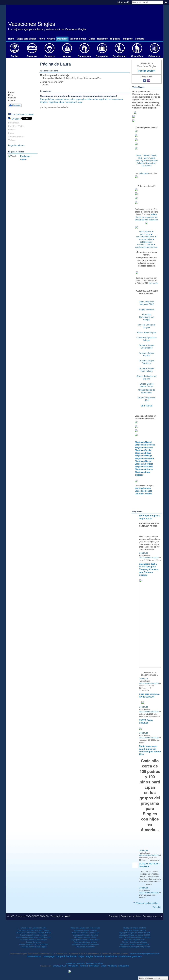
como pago (146, 234)
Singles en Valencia (144, 447)
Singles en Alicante (144, 469)
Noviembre (150, 162)
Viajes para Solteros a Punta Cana (85, 932)
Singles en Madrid (143, 442)
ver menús (153, 283)
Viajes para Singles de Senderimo (85, 944)
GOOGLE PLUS (59, 966)
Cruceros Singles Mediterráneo (146, 346)
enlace (154, 214)
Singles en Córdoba (144, 463)
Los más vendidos (143, 493)
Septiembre (153, 160)
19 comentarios (145, 688)
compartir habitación (146, 236)
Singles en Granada (144, 466)
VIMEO (104, 966)
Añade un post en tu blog (147, 902)
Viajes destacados (143, 490)
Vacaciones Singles (31, 24)
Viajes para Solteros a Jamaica (85, 934)
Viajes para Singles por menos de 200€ (134, 932)
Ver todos (156, 906)
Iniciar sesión (124, 2)
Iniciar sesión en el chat (149, 978)
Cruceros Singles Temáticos (146, 361)
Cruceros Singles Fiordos (146, 354)
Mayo (146, 157)
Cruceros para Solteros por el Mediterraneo (33, 937)
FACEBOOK (73, 966)
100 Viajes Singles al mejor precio (149, 517)
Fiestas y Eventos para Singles (134, 941)
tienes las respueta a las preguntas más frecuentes (146, 218)
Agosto (143, 160)
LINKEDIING (123, 966)
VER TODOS (146, 405)
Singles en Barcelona (145, 444)
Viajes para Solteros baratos (134, 930)
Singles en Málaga (143, 455)
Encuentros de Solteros (85, 946)
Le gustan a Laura (16, 145)
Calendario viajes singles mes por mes (134, 946)
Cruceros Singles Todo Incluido (146, 369)
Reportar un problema (131, 916)
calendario (144, 173)
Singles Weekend (146, 309)
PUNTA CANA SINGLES (146, 721)
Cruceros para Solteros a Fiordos (33, 934)
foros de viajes (146, 239)
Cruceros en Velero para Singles (34, 946)
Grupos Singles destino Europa (146, 385)
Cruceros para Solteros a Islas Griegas (33, 930)
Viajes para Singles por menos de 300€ (134, 934)
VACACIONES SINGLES (149, 557)
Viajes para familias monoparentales (134, 944)
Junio (152, 157)
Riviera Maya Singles (146, 332)
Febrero (146, 155)
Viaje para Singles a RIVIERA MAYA (149, 695)
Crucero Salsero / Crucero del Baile (33, 944)
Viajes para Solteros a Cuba (85, 937)
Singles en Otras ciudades (142, 473)
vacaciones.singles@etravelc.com (144, 953)
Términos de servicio (152, 916)
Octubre (140, 162)
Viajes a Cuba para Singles (146, 326)
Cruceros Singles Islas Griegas (146, 338)
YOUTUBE (112, 966)
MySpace (16, 118)
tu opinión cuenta (146, 244)
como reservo (146, 231)
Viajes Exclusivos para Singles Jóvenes (135, 937)
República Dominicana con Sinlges (146, 317)
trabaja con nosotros (75, 963)
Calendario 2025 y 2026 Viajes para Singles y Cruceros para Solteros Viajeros (148, 569)
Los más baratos (143, 487)
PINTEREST (94, 966)
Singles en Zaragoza (144, 458)
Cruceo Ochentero (33, 941)
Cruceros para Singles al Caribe (33, 927)
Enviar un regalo (25, 158)
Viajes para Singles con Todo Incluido (85, 927)
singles (89, 956)
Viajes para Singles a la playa (85, 941)
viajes (81, 956)
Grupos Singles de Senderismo (146, 391)
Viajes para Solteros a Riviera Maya (85, 939)
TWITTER (84, 966)
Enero (138, 155)
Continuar (143, 552)
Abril (140, 157)
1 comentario (154, 860)
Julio (137, 160)
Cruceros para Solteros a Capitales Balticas (33, 932)
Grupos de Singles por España (146, 377)
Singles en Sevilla (143, 450)
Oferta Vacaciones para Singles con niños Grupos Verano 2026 (150, 750)
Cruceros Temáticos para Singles (33, 939)
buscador (99, 956)
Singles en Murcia (143, 461)
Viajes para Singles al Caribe (85, 930)
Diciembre (146, 165)
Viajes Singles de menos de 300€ (146, 303)
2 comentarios (154, 716)
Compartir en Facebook (23, 114)
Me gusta (16, 105)
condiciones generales (146, 246)
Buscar (166, 2)
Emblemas (113, 916)
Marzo (154, 155)
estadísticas (146, 241)
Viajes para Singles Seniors (134, 939)
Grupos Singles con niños (146, 399)
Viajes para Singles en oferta (134, 927)
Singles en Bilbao (143, 452)
